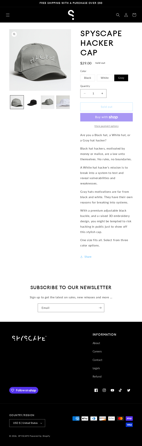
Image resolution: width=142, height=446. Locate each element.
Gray (123, 78)
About (96, 343)
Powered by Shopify (40, 436)
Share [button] (88, 256)
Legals (96, 368)
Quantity (85, 86)
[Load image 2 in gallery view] (32, 102)
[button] (8, 15)
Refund (97, 376)
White (107, 78)
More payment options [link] (106, 126)
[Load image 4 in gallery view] (47, 102)
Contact (97, 359)
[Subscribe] (100, 307)
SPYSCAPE (23, 436)
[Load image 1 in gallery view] (17, 102)
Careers (97, 351)
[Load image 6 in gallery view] (63, 102)
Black (89, 78)
